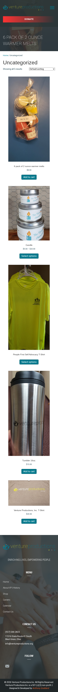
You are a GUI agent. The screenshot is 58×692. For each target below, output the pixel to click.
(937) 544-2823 (12, 632)
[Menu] (52, 7)
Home (5, 55)
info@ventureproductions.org (19, 643)
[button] (29, 19)
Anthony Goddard (40, 688)
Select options (29, 256)
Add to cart (29, 177)
